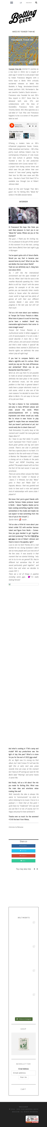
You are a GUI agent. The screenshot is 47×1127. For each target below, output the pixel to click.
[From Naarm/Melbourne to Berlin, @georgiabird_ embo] (23, 957)
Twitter (23, 851)
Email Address (23, 1069)
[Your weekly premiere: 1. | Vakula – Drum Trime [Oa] (23, 1005)
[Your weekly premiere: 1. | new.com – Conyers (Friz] (23, 981)
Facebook (24, 846)
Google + (24, 855)
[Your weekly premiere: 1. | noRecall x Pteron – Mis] (23, 932)
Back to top (23, 1106)
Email (24, 860)
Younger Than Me (15, 69)
